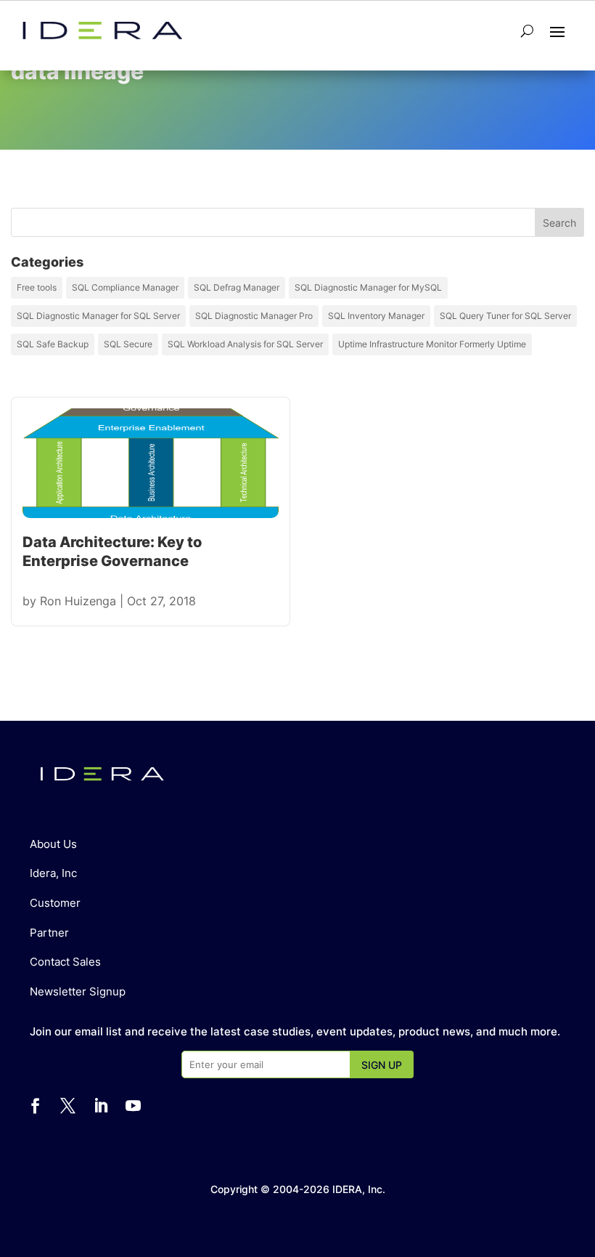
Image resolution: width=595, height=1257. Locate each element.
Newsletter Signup (78, 991)
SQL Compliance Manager (125, 287)
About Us (53, 844)
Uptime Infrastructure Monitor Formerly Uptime (432, 344)
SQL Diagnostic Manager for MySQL (368, 287)
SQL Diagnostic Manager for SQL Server (98, 315)
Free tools (37, 287)
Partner (49, 932)
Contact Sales (65, 962)
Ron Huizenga (78, 601)
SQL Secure (128, 344)
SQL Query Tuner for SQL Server (505, 315)
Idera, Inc (53, 873)
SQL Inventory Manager (376, 315)
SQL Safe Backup (53, 344)
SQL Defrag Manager (236, 287)
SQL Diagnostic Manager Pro (254, 315)
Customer (55, 903)
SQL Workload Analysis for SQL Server (245, 344)
